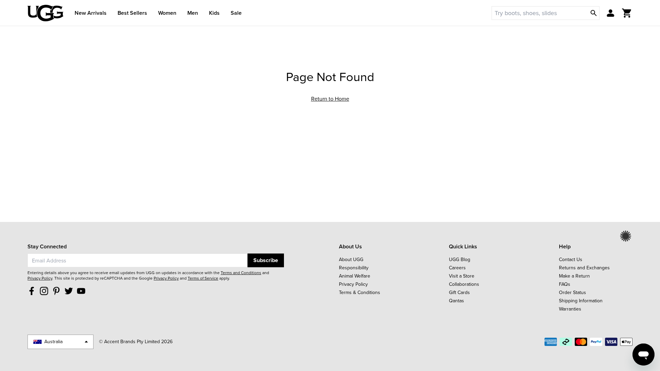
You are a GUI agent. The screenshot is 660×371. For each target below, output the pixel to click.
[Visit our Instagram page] (44, 290)
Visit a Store (461, 276)
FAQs (564, 284)
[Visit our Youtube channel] (81, 290)
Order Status (572, 292)
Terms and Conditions (241, 273)
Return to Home (330, 99)
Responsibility (353, 267)
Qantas (456, 300)
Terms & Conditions (359, 292)
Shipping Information (581, 300)
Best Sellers (132, 13)
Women (167, 13)
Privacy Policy (40, 278)
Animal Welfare (354, 276)
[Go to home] (46, 13)
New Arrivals (91, 13)
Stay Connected (47, 246)
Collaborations (464, 284)
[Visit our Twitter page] (69, 290)
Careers (457, 267)
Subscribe (265, 260)
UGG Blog (459, 259)
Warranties (570, 309)
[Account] (610, 13)
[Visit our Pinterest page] (56, 290)
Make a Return (574, 276)
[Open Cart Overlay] (627, 13)
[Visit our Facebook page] (32, 290)
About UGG (351, 259)
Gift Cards (459, 292)
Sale (236, 13)
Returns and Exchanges (584, 267)
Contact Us (570, 259)
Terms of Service (203, 278)
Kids (214, 13)
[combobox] (138, 260)
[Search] (594, 13)
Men (192, 13)
